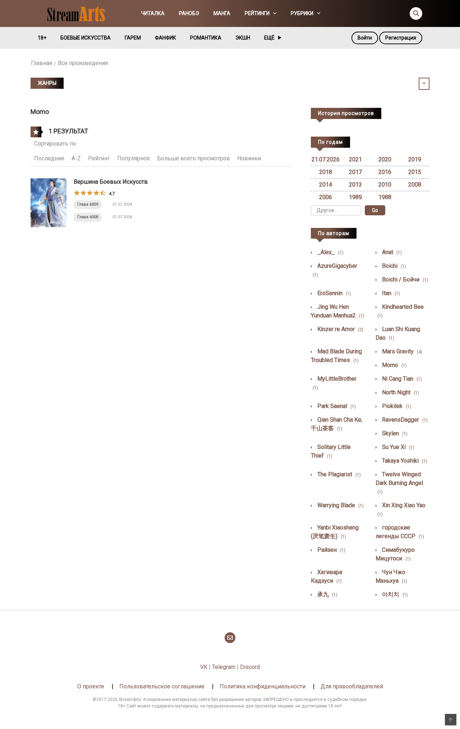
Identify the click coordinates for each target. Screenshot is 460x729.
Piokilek (396, 406)
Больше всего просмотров (193, 158)
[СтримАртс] (79, 13)
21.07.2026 (326, 159)
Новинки (249, 158)
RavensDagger (404, 419)
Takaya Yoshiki (404, 460)
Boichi (393, 265)
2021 (355, 159)
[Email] (230, 637)
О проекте (90, 686)
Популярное (133, 158)
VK (203, 667)
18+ (42, 38)
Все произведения (83, 63)
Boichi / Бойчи (404, 279)
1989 (355, 197)
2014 (325, 184)
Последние (49, 158)
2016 (384, 172)
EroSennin (333, 293)
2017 (355, 172)
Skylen (394, 433)
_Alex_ (330, 252)
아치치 (394, 594)
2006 (325, 197)
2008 (414, 184)
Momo (394, 365)
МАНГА (221, 13)
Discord (250, 667)
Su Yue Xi (397, 447)
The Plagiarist (338, 474)
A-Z (76, 158)
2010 (384, 184)
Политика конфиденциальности (262, 686)
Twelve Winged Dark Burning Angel (399, 483)
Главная (41, 63)
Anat (391, 252)
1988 (384, 197)
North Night (400, 392)
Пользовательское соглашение (161, 686)
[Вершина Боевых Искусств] (48, 202)
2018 (325, 172)
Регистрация (400, 38)
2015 (414, 172)
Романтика (205, 38)
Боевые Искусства (85, 38)
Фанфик (165, 38)
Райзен (330, 549)
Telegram (223, 667)
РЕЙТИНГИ (257, 13)
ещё (269, 38)
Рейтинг (99, 158)
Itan (390, 293)
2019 (414, 159)
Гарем (133, 38)
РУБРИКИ (302, 13)
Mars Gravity (401, 351)
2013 (355, 184)
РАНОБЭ (189, 13)
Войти (365, 38)
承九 (326, 594)
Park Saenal (336, 406)
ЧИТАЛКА (153, 13)
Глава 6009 (87, 204)
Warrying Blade (340, 505)
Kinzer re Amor (339, 329)
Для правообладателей (352, 686)
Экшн (242, 38)
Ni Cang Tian (401, 378)
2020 (384, 159)
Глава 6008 (87, 217)
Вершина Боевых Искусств (111, 181)
